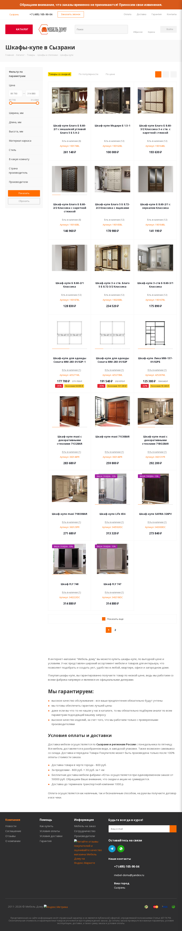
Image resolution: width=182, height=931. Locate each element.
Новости (10, 826)
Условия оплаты (50, 831)
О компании (12, 841)
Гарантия (46, 841)
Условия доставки (51, 836)
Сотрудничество (84, 831)
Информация (84, 820)
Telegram (112, 848)
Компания (12, 820)
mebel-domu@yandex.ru (129, 875)
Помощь (46, 820)
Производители (84, 836)
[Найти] (123, 29)
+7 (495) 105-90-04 (41, 14)
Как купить (46, 826)
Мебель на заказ (85, 826)
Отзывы (10, 836)
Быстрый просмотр (69, 120)
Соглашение (13, 831)
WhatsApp (120, 848)
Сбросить (24, 201)
